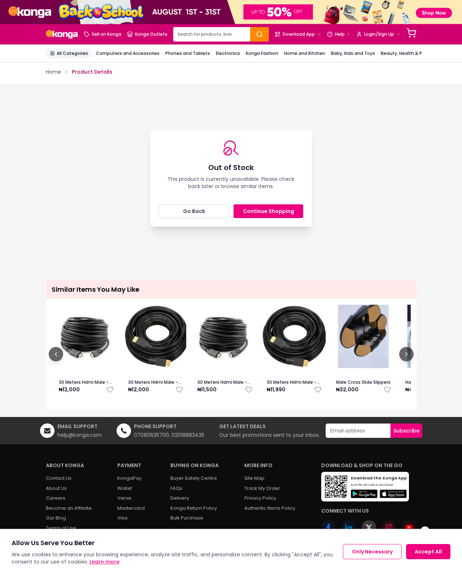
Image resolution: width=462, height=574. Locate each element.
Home (53, 71)
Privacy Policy (260, 498)
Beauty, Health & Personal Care (415, 53)
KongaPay (129, 478)
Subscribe (406, 430)
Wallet (124, 488)
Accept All (428, 551)
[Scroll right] (406, 354)
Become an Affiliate (69, 508)
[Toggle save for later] (110, 389)
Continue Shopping (268, 211)
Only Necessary (372, 551)
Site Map (254, 478)
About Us (56, 488)
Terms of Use (61, 528)
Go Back (194, 211)
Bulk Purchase (186, 517)
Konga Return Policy (193, 508)
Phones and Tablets (187, 53)
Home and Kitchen (304, 53)
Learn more (104, 561)
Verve (124, 498)
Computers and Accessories (128, 53)
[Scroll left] (56, 354)
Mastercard (131, 508)
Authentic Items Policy (269, 508)
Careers (55, 498)
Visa (122, 517)
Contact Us (58, 478)
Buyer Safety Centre (193, 478)
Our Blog (56, 517)
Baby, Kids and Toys (353, 53)
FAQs (176, 488)
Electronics (228, 53)
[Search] (259, 34)
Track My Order (262, 488)
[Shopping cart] (411, 33)
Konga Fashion (262, 53)
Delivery (179, 498)
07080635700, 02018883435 (169, 435)
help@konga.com (79, 435)
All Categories (72, 53)
